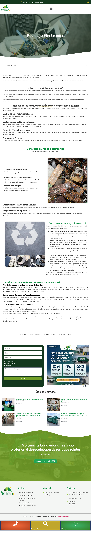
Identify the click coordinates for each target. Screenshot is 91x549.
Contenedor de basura (26, 503)
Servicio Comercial (25, 495)
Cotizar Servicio (10, 361)
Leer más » (19, 403)
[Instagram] (88, 2)
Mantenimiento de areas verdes (27, 499)
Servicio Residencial (26, 492)
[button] (51, 8)
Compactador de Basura (27, 506)
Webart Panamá (63, 516)
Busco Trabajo (10, 363)
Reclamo (8, 365)
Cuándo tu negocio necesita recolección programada (74, 400)
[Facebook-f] (85, 2)
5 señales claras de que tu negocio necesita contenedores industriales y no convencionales (74, 415)
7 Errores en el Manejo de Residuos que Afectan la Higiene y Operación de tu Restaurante (29, 415)
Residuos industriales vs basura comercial (29, 399)
